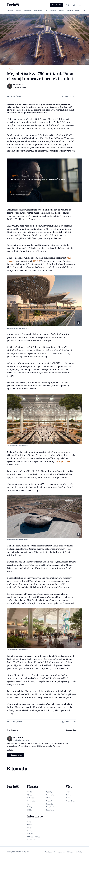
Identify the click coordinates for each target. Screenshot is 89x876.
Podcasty (49, 801)
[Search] (74, 5)
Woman (77, 10)
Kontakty (30, 834)
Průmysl (18, 10)
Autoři (68, 792)
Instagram (61, 852)
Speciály (70, 10)
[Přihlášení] (67, 5)
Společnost (27, 10)
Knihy (67, 798)
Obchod (68, 795)
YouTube (79, 852)
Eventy (29, 822)
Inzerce (29, 828)
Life (46, 10)
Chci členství (56, 5)
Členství (29, 825)
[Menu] (80, 5)
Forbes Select (70, 801)
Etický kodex (31, 840)
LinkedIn (70, 852)
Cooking (53, 10)
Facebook (48, 852)
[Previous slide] (5, 10)
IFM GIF (35, 261)
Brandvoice (50, 810)
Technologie (38, 10)
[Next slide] (84, 10)
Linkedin (10, 750)
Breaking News (51, 807)
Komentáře (50, 795)
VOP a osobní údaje (33, 837)
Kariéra (29, 831)
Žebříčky (61, 10)
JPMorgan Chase (62, 461)
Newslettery (50, 804)
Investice (10, 10)
